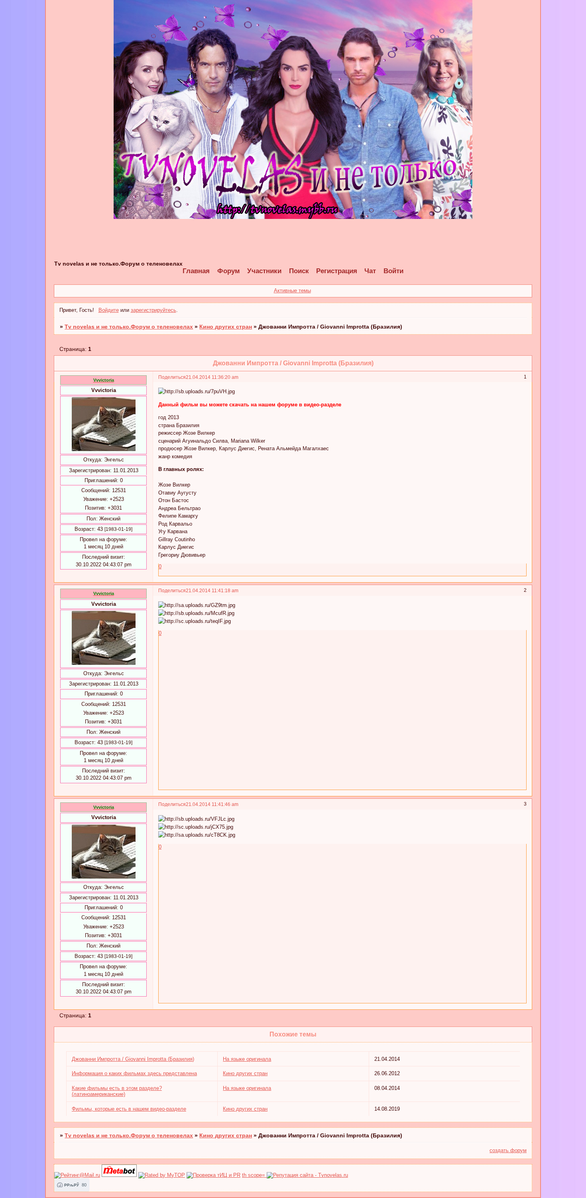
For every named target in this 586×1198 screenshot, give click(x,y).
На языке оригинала (247, 1059)
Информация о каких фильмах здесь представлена (134, 1073)
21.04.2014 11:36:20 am (212, 377)
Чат (370, 271)
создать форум (508, 1150)
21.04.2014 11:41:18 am (212, 590)
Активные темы (292, 291)
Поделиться (172, 377)
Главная (196, 271)
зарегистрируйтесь (153, 310)
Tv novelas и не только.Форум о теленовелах (129, 326)
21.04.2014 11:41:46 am (212, 804)
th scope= (254, 1175)
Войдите (108, 310)
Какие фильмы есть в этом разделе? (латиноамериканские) (117, 1091)
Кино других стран (225, 326)
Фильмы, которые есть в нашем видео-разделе (129, 1109)
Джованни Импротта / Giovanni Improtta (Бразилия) (133, 1059)
